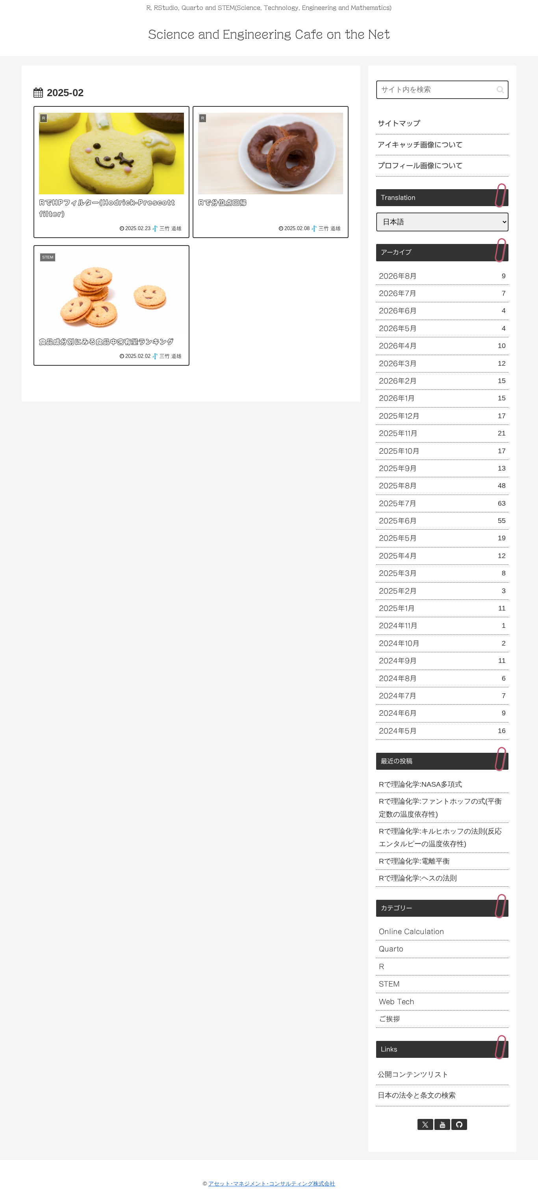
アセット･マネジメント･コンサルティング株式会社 (271, 1183)
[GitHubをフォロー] (459, 1124)
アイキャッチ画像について (420, 144)
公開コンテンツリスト (413, 1074)
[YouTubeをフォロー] (442, 1124)
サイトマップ (399, 123)
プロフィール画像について (420, 165)
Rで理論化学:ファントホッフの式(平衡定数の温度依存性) (440, 807)
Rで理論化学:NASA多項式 (420, 784)
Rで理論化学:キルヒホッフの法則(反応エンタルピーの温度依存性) (440, 837)
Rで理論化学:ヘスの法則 (418, 878)
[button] (500, 89)
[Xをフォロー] (425, 1124)
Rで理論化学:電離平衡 (414, 861)
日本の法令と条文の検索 (417, 1095)
